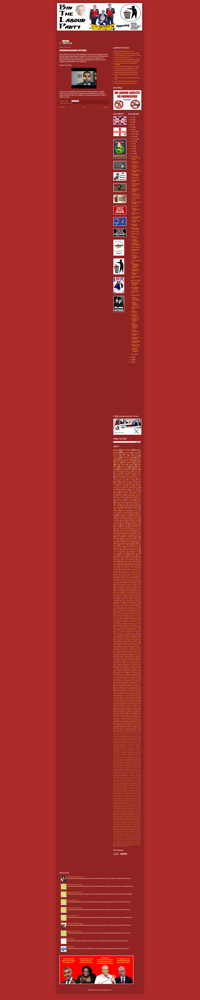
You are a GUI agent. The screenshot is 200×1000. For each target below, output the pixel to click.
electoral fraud (138, 625)
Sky (138, 834)
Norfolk (128, 518)
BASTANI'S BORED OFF (135, 292)
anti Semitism (128, 463)
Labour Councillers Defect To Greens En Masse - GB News (127, 55)
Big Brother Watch (134, 778)
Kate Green (120, 654)
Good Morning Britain (127, 550)
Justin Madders (128, 751)
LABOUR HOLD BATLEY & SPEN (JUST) (75, 877)
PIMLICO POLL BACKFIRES (134, 225)
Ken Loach (139, 710)
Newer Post (62, 107)
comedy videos (121, 643)
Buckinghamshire (127, 613)
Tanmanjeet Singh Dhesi (134, 690)
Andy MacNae (119, 775)
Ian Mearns (127, 796)
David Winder (132, 738)
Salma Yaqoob (138, 721)
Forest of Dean (123, 793)
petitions (118, 530)
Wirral (137, 728)
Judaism (120, 607)
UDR (134, 577)
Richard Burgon (125, 482)
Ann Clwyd (135, 666)
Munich (137, 716)
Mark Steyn (133, 813)
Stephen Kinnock (120, 602)
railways (133, 610)
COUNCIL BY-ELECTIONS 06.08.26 (74, 884)
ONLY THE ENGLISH (135, 247)
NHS (134, 543)
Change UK (138, 541)
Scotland (131, 464)
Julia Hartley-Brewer (124, 514)
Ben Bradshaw (135, 548)
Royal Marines (136, 829)
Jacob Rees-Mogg (117, 551)
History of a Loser (117, 631)
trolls (134, 559)
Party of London (133, 685)
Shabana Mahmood (126, 540)
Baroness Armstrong (130, 777)
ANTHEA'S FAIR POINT (135, 260)
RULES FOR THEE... (135, 206)
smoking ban (134, 772)
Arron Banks (129, 775)
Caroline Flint (116, 550)
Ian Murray (129, 605)
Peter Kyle (138, 586)
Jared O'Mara (134, 631)
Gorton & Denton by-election (121, 574)
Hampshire (133, 514)
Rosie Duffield (116, 540)
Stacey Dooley (116, 725)
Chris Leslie (128, 646)
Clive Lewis (126, 517)
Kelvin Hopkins (121, 752)
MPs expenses (117, 656)
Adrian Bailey (116, 644)
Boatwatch (125, 473)
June (132, 146)
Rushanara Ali (127, 721)
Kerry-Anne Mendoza (135, 752)
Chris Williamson (135, 536)
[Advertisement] (97, 34)
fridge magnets (116, 697)
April (132, 151)
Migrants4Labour (132, 759)
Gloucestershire (137, 535)
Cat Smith (123, 783)
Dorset (116, 597)
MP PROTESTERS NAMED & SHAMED (75, 923)
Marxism (136, 522)
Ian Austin (136, 520)
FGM (124, 741)
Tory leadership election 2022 (127, 841)
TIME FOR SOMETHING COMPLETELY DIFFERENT (134, 326)
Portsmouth (138, 828)
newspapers (134, 844)
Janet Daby (115, 801)
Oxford (114, 623)
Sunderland (117, 770)
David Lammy (123, 468)
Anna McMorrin (122, 700)
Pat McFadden (117, 764)
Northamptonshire (116, 608)
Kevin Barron (126, 599)
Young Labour (135, 842)
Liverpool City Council (136, 654)
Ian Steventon (133, 796)
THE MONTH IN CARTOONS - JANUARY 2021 (135, 350)
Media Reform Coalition (134, 814)
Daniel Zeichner (120, 648)
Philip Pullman (132, 828)
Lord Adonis (135, 509)
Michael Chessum (123, 816)
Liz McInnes (135, 754)
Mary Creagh (138, 584)
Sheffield (122, 564)
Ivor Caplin (138, 651)
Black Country (122, 566)
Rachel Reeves (116, 471)
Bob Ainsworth (136, 780)
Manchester (116, 510)
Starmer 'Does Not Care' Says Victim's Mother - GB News (127, 59)
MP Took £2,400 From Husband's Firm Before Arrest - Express (127, 75)
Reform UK (131, 497)
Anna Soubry (128, 581)
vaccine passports (136, 502)
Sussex (126, 489)
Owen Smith (132, 586)
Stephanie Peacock (124, 641)
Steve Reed (115, 661)
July (132, 144)
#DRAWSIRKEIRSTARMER (135, 277)
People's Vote (137, 496)
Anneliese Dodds (130, 595)
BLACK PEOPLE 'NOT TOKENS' (135, 221)
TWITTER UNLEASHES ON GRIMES (136, 217)
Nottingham (126, 576)
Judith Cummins (120, 805)
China (117, 494)
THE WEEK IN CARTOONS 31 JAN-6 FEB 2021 (135, 298)
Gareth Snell (130, 674)
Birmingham (121, 496)
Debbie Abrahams (121, 790)
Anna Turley (132, 644)
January (133, 354)
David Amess (136, 615)
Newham (137, 760)
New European (128, 821)
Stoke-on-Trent (124, 725)
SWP (133, 721)
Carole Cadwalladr (126, 702)
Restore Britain (120, 721)
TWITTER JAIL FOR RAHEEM (135, 180)
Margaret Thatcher (137, 682)
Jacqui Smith (136, 798)
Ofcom (118, 824)
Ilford (138, 707)
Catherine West (136, 613)
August (133, 141)
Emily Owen (117, 792)
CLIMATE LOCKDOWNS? (135, 236)
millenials (115, 731)
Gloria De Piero (131, 675)
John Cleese (119, 749)
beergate (139, 577)
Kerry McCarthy (118, 711)
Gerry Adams (115, 651)
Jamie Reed (137, 800)
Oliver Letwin (125, 685)
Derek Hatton (115, 739)
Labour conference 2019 (129, 584)
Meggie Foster (132, 757)
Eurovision (120, 741)
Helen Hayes (137, 795)
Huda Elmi (127, 744)
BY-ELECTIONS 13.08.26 (72, 916)
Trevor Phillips (138, 608)
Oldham (139, 762)
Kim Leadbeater (133, 711)
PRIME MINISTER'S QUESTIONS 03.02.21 (135, 320)
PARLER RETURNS (135, 231)
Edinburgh (115, 605)
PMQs (132, 466)
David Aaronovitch (127, 788)
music (119, 571)
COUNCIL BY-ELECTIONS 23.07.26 (74, 931)
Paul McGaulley (122, 826)
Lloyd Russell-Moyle (127, 533)
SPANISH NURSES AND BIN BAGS (135, 174)
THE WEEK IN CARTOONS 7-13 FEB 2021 (135, 257)
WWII (123, 693)
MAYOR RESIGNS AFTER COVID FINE (135, 244)
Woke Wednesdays (131, 484)
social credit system (130, 664)
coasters (128, 772)
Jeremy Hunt (126, 653)
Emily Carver (124, 705)
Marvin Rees (134, 656)
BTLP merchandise (137, 612)
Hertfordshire (128, 543)
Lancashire (122, 486)
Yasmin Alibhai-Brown (123, 662)
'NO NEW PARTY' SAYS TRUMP (135, 158)
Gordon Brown (118, 543)
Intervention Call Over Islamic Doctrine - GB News (126, 70)
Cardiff (137, 582)
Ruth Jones (122, 831)
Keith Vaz (120, 599)
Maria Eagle (122, 811)
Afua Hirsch (137, 731)
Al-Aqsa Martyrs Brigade (125, 733)
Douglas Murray (128, 648)
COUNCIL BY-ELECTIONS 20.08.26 (74, 908)
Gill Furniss (120, 742)
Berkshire (115, 566)
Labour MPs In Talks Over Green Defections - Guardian (127, 66)
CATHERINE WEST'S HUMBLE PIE (135, 338)
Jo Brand (136, 708)
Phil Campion (117, 828)
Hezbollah (121, 744)
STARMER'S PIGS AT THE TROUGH (135, 345)
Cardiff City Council (117, 702)
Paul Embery (136, 636)
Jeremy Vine (134, 597)
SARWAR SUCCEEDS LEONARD (135, 171)
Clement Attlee (117, 787)
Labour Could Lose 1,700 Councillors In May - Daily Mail (127, 53)
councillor (116, 844)
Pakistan (122, 568)
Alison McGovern (124, 644)
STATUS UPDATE (71, 947)
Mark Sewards (126, 813)
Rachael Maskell (116, 638)
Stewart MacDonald (132, 836)
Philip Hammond (124, 828)
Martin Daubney (122, 716)
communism (118, 476)
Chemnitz (116, 785)
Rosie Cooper (120, 659)
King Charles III (124, 680)
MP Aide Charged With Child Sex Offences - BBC (125, 83)
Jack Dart (124, 798)
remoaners (116, 457)
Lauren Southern (128, 754)
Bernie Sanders (118, 613)
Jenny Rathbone (135, 801)
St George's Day (135, 723)
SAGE (129, 545)
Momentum (138, 499)
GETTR (114, 742)
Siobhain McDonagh (122, 834)
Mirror (119, 657)
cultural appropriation (129, 602)
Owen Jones (130, 474)
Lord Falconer (128, 756)
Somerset (115, 554)
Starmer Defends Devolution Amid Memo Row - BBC (126, 68)
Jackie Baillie (130, 798)
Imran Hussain (130, 677)
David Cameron (136, 604)
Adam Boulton (130, 731)
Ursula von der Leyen (135, 623)
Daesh (121, 546)
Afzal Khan (122, 572)
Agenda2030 (115, 733)
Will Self (129, 842)
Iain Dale (119, 576)
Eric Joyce (122, 792)
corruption (131, 695)
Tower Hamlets (136, 692)
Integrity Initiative (118, 798)
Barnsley (122, 777)
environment (117, 626)
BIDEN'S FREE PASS (135, 234)
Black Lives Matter (125, 459)
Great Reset (121, 518)
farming (123, 626)
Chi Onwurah (120, 736)
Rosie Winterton (116, 769)
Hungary (121, 796)
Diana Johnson (128, 703)
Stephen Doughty (129, 608)
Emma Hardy (138, 705)
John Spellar (129, 803)
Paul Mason (134, 718)
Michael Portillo (124, 759)
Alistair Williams (130, 626)
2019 (131, 360)
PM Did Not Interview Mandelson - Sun (123, 57)
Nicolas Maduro (121, 823)
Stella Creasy (124, 527)
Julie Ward (121, 751)
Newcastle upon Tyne (117, 718)
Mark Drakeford (125, 491)
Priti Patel (115, 512)
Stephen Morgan (116, 836)
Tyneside (137, 641)
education (121, 541)
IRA (137, 461)
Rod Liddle (137, 767)
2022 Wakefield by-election (133, 697)
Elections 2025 (116, 617)
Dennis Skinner (138, 572)
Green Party (135, 510)
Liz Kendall (131, 713)
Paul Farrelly (117, 687)
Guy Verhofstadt (133, 574)
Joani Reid (123, 803)
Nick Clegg (135, 821)
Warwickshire (132, 554)
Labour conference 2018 (118, 754)
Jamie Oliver (131, 800)
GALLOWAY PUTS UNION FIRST (135, 162)
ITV (135, 744)
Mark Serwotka (120, 813)
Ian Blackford (122, 605)
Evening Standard (129, 792)
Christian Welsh (138, 785)
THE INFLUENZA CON (135, 198)
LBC (122, 481)
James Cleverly (118, 653)
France (132, 589)
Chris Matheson (127, 736)
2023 (131, 124)
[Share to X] (75, 101)
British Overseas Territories (119, 628)
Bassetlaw (137, 777)
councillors (133, 489)
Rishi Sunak (119, 478)
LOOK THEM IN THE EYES (135, 213)
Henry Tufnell (115, 796)
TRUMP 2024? (134, 253)
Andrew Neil (124, 525)
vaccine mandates (135, 594)
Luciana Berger (135, 607)
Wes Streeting (130, 492)
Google (137, 675)
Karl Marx (135, 618)
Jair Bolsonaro (116, 800)
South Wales (135, 482)
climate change (130, 500)
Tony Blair (138, 474)
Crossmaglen (122, 669)
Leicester (130, 522)
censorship (138, 481)
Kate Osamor (133, 633)
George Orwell (128, 649)
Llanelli (138, 806)
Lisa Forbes (124, 713)
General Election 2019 (126, 469)
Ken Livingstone (127, 654)
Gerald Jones (115, 795)
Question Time (119, 548)
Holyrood (127, 651)
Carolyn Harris (133, 734)
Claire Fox (135, 646)
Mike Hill (139, 759)
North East (134, 762)
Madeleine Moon (137, 713)
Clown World (129, 787)
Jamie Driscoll (120, 747)
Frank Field (123, 617)
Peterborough (135, 518)
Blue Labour (136, 667)
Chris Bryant (124, 509)
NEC (119, 600)
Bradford (123, 582)
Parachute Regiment (125, 600)
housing (131, 729)
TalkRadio (125, 507)
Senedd (127, 623)
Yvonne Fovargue (124, 729)
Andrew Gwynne (121, 581)
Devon (131, 525)
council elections (133, 569)
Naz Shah (124, 553)
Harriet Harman (116, 618)
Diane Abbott (137, 459)
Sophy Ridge (125, 523)
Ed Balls (135, 648)
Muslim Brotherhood (129, 819)
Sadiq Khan (116, 463)
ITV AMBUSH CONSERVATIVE (135, 240)
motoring (133, 662)
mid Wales (137, 729)
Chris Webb (122, 785)
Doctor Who (122, 671)
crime (124, 471)
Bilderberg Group (135, 700)
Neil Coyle (125, 586)
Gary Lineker (138, 589)
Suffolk (127, 548)
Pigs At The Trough (123, 720)
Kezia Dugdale (138, 805)
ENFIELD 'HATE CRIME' (135, 280)
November (133, 134)
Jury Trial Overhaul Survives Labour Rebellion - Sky (126, 81)
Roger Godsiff (127, 689)
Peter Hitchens (125, 657)
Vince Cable (131, 728)
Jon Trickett (121, 679)
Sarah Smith (133, 832)
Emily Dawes (134, 739)
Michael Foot (138, 816)
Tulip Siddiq (117, 728)
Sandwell (135, 831)
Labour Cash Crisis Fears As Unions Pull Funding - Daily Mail (127, 78)
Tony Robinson (116, 841)
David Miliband (121, 703)
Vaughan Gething (116, 625)
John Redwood (133, 749)
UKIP (137, 558)
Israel (128, 502)
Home (84, 107)
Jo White (118, 803)
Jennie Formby (134, 747)
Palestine (136, 487)
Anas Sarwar (121, 612)
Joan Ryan (115, 679)
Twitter (115, 484)
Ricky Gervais (133, 657)
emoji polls (128, 643)
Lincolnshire (118, 533)
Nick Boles (122, 762)
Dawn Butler (135, 505)
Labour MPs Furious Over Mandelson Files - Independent (127, 61)
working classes (119, 528)
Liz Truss (131, 635)
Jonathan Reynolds (124, 633)
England (136, 525)
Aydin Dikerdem (136, 775)
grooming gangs (128, 476)
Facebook (122, 499)
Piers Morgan (128, 515)
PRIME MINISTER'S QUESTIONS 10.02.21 (135, 284)
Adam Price (138, 664)
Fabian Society (130, 741)
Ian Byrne (133, 651)
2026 (131, 117)
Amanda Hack (128, 774)
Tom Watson (132, 512)
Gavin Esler (130, 793)
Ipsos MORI (119, 746)
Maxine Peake (127, 684)
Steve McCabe (138, 769)
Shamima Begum (129, 558)
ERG (121, 739)
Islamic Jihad (133, 746)
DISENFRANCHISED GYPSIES (135, 250)
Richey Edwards (129, 481)
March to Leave (128, 622)
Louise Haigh (115, 636)
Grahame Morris (134, 742)
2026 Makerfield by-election (119, 595)
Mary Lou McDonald (119, 684)
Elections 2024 (127, 739)
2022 (131, 127)
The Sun (120, 726)
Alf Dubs (133, 733)
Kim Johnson (125, 711)
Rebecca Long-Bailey (121, 497)
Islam (117, 482)
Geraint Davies (136, 649)
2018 (131, 362)
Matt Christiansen (118, 814)
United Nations (116, 693)
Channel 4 (122, 646)
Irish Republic (119, 584)
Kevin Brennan (116, 680)
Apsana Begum (136, 581)
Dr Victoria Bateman (130, 790)
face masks (123, 504)
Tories (124, 456)
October (133, 136)
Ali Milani (116, 666)
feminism (138, 492)
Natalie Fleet (121, 821)
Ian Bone (123, 677)
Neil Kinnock (131, 760)
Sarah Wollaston (132, 639)
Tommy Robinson (137, 592)
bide (140, 842)
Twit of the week (118, 610)
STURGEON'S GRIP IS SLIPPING (135, 202)
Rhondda (137, 765)
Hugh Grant (125, 707)
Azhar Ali (129, 700)
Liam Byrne (129, 590)
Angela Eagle (129, 666)
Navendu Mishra (66, 103)
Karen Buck (132, 805)
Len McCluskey (136, 566)
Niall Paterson (116, 762)
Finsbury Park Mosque (124, 630)
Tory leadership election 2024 (131, 661)
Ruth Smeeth (138, 638)
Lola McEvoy (115, 808)
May (132, 148)
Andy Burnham (137, 473)
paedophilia (135, 564)
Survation (125, 690)
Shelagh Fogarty (128, 659)
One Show (132, 824)
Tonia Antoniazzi (128, 577)
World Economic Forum (135, 523)
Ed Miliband (132, 479)
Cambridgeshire (129, 541)
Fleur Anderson (116, 793)
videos (71, 103)
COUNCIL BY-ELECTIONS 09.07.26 (74, 892)
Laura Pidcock (137, 528)
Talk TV (129, 837)
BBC (131, 468)
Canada (129, 566)
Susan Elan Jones (123, 837)
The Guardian (123, 554)
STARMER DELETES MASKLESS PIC (135, 270)
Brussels (137, 782)
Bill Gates (137, 602)
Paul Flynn (124, 687)
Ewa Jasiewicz (136, 792)
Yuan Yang (123, 772)
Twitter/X (119, 842)
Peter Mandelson (135, 517)
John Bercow (122, 522)
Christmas (124, 615)
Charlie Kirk (134, 702)
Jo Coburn (129, 618)
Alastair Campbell (126, 510)
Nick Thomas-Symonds (117, 592)
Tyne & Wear (126, 610)
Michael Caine (116, 816)
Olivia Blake (126, 718)
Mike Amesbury (118, 586)
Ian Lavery (133, 563)
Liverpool (120, 515)
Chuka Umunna (116, 538)
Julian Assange (126, 710)
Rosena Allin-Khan (130, 568)
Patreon (139, 685)
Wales (136, 469)
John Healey (119, 710)
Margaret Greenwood (135, 810)
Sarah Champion (124, 639)
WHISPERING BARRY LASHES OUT (135, 341)
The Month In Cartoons (135, 527)
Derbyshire (128, 528)
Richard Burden (116, 767)
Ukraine (132, 507)
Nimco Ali (128, 823)
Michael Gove (136, 590)
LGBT (117, 474)
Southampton (127, 723)
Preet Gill (132, 765)
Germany (129, 617)
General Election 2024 (128, 538)
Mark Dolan (128, 811)
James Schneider (123, 800)
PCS (137, 824)
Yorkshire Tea (116, 772)
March (132, 153)
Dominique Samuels (137, 703)
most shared (119, 461)
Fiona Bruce (136, 741)
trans (137, 486)
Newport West (123, 636)
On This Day (124, 466)
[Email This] (72, 101)
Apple (125, 775)
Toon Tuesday (129, 461)
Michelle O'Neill (131, 716)
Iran (137, 538)
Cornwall (129, 628)
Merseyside (115, 568)
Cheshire (115, 509)
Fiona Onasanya (117, 563)
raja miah (116, 845)
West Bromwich (130, 625)
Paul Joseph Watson (128, 592)
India (135, 605)
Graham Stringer (135, 617)
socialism (138, 500)
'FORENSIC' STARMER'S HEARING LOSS (135, 304)
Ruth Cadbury (115, 831)
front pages (123, 697)
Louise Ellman (127, 607)
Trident (136, 841)
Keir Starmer (126, 449)
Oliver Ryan (123, 824)
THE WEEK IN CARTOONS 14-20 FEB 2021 (135, 209)
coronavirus (127, 452)
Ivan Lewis (131, 708)
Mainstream (127, 810)
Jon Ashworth (128, 546)
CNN (114, 604)
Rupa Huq (134, 689)
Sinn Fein (130, 587)
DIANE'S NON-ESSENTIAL (134, 311)
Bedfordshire (138, 595)
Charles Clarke (138, 783)
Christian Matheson (129, 785)
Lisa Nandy (129, 496)
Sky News (136, 553)
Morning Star (117, 760)
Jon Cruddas (135, 803)
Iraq (114, 584)
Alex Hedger (121, 774)
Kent (121, 489)
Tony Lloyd (121, 661)
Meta (138, 757)
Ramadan (116, 829)
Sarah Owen (126, 832)
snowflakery (122, 664)
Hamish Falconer (123, 795)
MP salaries (120, 810)
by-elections (130, 499)
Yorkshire (138, 463)
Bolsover (115, 782)
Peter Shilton (119, 765)
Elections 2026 (136, 628)
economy (115, 535)
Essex (117, 504)
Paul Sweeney (125, 764)
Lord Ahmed (122, 808)
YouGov (115, 522)
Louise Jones (134, 808)
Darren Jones (128, 604)
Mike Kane (139, 818)
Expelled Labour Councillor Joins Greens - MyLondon (126, 72)
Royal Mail (131, 829)
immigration (133, 456)
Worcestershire (116, 559)
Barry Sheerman (116, 582)
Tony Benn (129, 770)
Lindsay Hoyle (124, 635)
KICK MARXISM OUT (135, 295)
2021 (131, 129)
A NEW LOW (133, 200)
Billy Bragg (120, 780)
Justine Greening (136, 751)
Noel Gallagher (134, 823)
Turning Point (117, 594)
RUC (130, 553)
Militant (122, 819)
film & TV (126, 536)
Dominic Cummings (120, 502)
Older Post (106, 107)
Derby (138, 738)
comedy (126, 569)
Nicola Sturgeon (119, 500)
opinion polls (131, 504)
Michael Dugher (131, 816)
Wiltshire (115, 643)
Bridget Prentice (130, 782)
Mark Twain (138, 813)
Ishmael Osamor (126, 746)
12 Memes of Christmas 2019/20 (130, 571)
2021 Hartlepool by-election (130, 579)
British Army (128, 487)
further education (126, 594)
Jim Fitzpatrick (134, 653)
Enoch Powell (115, 630)
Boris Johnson (117, 454)
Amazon (137, 626)
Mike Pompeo (117, 819)
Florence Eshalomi (122, 674)
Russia (122, 492)
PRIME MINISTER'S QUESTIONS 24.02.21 (135, 190)
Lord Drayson (128, 808)
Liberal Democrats (125, 494)
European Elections (117, 487)
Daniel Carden (119, 788)
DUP (127, 669)
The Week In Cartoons (128, 457)
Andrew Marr (136, 545)
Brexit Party (138, 476)
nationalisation (128, 844)
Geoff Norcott (136, 793)
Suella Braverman (132, 725)
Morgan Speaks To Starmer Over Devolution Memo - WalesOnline (126, 63)
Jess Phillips (122, 484)
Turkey (135, 770)
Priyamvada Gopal (132, 720)
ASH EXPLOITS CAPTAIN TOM (134, 315)
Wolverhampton (129, 693)
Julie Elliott (126, 805)
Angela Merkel (129, 612)
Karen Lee (115, 752)
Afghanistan (115, 572)
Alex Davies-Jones (116, 698)
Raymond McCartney (123, 829)
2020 (131, 357)
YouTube (128, 564)
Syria (122, 569)
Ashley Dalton (129, 667)
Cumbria (136, 561)
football (115, 489)
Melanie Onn (136, 622)
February (133, 156)
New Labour (138, 684)
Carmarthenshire (116, 783)
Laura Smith (134, 599)
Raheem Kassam (120, 689)
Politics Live (116, 523)
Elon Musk (128, 535)
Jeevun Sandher (127, 747)
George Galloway (117, 507)
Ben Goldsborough (116, 778)
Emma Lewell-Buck (131, 672)
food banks (122, 844)
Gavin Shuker (121, 649)
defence (137, 695)
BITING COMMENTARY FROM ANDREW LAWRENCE (135, 265)
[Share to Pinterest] (78, 101)
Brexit (135, 452)
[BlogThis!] (74, 101)
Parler (123, 608)
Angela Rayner (121, 464)
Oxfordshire (118, 558)
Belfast (133, 530)
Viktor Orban (124, 728)
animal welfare (124, 695)
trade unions (126, 530)
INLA (131, 744)
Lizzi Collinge (132, 806)
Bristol (121, 535)
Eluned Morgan (117, 705)
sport (114, 518)
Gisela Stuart (116, 675)
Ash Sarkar (118, 517)
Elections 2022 (136, 671)
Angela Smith (117, 589)
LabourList (116, 806)
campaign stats (118, 579)
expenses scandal (135, 643)
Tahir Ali (123, 770)
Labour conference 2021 (132, 620)
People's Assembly (137, 826)
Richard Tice (131, 767)
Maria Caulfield (116, 811)
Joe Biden (118, 473)
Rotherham (120, 577)
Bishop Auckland (128, 780)
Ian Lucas (132, 707)
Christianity (115, 669)
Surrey (123, 520)
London (128, 454)
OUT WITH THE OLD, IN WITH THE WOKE (135, 185)
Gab (131, 630)
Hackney (122, 651)
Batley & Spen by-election (126, 561)
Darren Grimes (120, 604)
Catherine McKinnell (130, 783)
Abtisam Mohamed (122, 731)
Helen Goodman (130, 795)
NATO (133, 684)
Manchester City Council (120, 715)
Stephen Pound (124, 836)
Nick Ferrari (123, 545)
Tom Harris (138, 726)
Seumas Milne (118, 690)
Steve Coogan (131, 769)
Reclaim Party (134, 600)
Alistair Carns (125, 698)
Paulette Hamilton (133, 764)
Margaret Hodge (128, 682)
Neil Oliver (115, 492)
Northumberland (118, 685)
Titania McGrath (130, 839)
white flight (125, 845)
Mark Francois (134, 811)
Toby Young (132, 726)
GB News (123, 474)
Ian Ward (139, 796)
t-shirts (120, 845)
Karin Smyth (132, 710)
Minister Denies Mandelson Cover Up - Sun (124, 51)
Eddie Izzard (122, 597)
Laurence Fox (135, 551)
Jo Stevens (137, 677)
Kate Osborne (136, 679)
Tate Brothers (135, 837)
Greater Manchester (129, 478)
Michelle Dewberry (125, 818)
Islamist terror (134, 491)
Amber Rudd (122, 666)
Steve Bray (131, 641)
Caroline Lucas (130, 572)
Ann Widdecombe (121, 667)
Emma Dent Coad (123, 672)
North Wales (116, 527)
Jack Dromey (126, 631)
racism (129, 471)
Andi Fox (134, 774)
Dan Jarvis (117, 671)
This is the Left (127, 692)
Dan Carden (132, 669)
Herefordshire (118, 707)
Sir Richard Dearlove (132, 834)
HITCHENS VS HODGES (134, 273)
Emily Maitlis (115, 672)
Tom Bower (137, 839)
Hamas (139, 556)
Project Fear (136, 687)
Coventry (115, 546)
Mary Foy (119, 757)
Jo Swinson (127, 551)
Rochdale (123, 638)
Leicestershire (137, 546)
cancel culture (126, 559)
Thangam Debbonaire (117, 692)
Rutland (139, 689)
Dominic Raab (132, 556)
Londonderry (136, 635)
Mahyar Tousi (120, 682)
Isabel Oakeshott (123, 708)
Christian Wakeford (135, 736)
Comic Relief (135, 787)
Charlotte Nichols (116, 615)
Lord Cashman (121, 756)
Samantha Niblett (128, 831)
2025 (131, 120)
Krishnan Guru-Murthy (132, 680)
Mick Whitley (132, 818)
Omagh (128, 824)
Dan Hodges (138, 669)
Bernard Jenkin (125, 778)
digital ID (136, 533)
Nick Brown (128, 762)
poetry (139, 844)
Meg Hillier (125, 757)
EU (130, 473)
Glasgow (126, 563)
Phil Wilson (126, 765)
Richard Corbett (124, 767)
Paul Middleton (129, 826)
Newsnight (130, 636)
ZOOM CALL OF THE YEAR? (135, 308)
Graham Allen (126, 742)
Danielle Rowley (125, 738)
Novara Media (133, 576)
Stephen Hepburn (135, 659)
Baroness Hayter (124, 734)
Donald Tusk (129, 671)
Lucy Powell (116, 553)
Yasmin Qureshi (116, 729)
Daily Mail (130, 615)
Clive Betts (123, 787)
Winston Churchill (137, 587)
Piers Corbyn (129, 687)
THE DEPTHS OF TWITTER (134, 334)
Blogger (110, 990)
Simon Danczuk (124, 769)
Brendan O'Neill (122, 782)
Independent (115, 708)
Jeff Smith (121, 801)
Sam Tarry (117, 639)
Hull (124, 590)
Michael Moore (117, 818)
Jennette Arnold (128, 801)
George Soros (136, 630)
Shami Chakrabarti (119, 723)
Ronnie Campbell (130, 638)
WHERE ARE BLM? (135, 178)
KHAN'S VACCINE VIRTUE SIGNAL (135, 228)
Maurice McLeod (126, 814)
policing (130, 486)
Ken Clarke (128, 752)
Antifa (129, 520)
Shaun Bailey (117, 587)
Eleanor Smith (138, 790)
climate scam (119, 536)
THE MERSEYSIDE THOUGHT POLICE (135, 194)
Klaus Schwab (122, 620)
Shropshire (124, 587)
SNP (137, 507)
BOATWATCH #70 (71, 939)
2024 (131, 122)
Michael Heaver (116, 759)
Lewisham (127, 806)
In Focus (128, 597)
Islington (136, 550)
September (134, 139)
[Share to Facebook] (77, 101)
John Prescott (126, 749)
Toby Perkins (125, 726)
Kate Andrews (129, 679)
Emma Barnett (131, 705)
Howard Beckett (116, 677)
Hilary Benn (123, 618)
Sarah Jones (119, 832)
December (133, 131)
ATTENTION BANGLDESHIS (135, 330)
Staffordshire (116, 520)
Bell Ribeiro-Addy (125, 589)
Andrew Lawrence (133, 698)
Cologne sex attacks (117, 738)
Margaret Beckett (130, 715)
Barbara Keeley (116, 777)
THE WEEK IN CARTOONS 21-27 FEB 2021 (135, 167)
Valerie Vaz (124, 842)
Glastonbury (123, 675)
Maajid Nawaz (120, 622)
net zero (117, 525)
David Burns (134, 788)
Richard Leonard (121, 623)
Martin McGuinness (126, 656)
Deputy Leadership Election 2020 (126, 532)
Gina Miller (137, 674)
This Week (123, 839)
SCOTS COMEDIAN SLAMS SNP (135, 288)
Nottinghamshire (126, 505)
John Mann (138, 532)
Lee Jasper (122, 806)
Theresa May (124, 512)
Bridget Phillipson (130, 582)
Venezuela (123, 625)
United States (137, 471)
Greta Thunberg (118, 590)
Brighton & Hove (122, 556)
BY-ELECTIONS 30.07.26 (72, 900)
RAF (114, 689)
